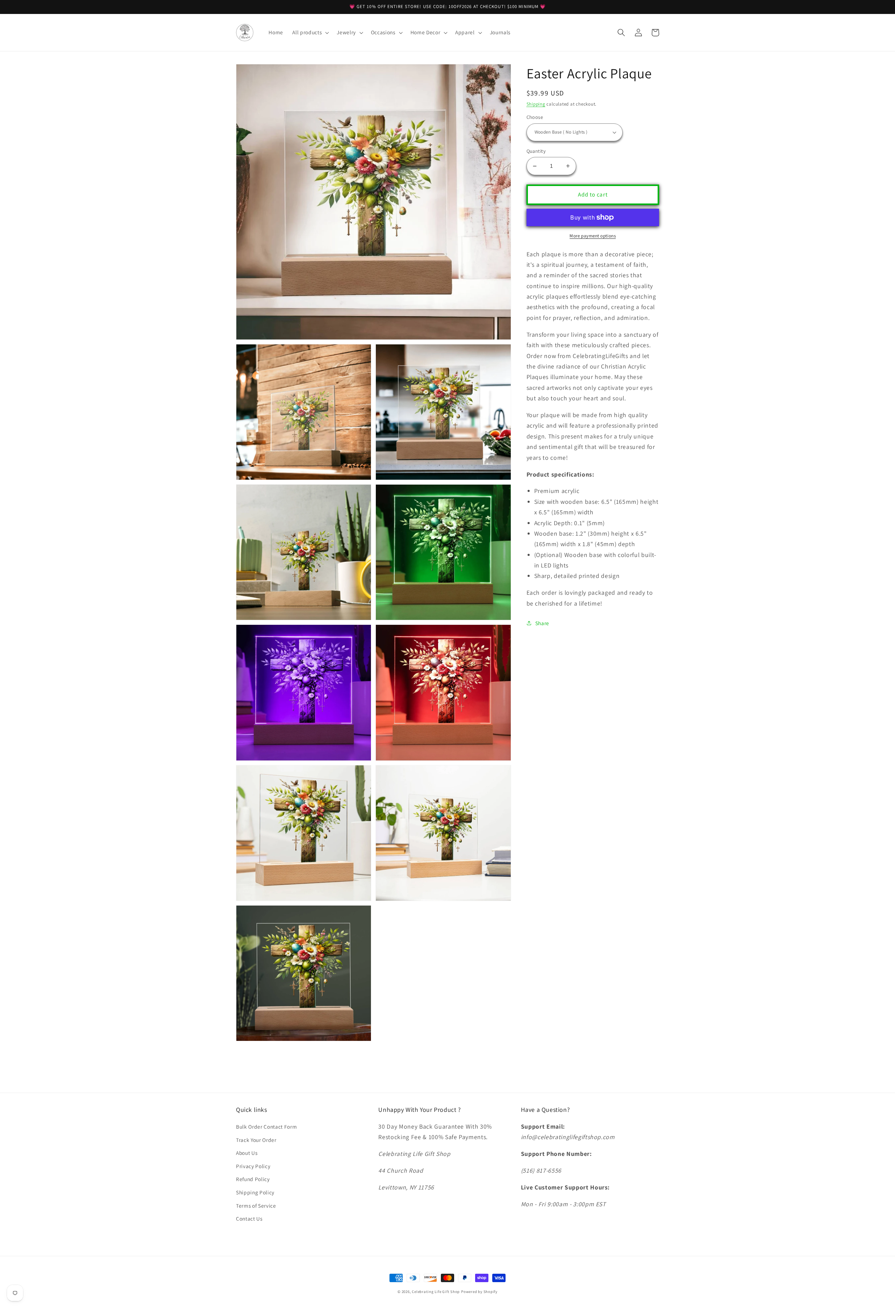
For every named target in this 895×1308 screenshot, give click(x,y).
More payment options (593, 236)
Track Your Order (256, 1139)
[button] (310, 32)
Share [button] (542, 623)
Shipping (536, 104)
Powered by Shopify (479, 1291)
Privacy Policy (253, 1166)
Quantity (536, 151)
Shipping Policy (255, 1192)
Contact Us (249, 1218)
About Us (246, 1152)
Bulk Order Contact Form (266, 1126)
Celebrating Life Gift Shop (436, 1291)
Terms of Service (256, 1205)
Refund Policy (253, 1178)
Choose (535, 117)
